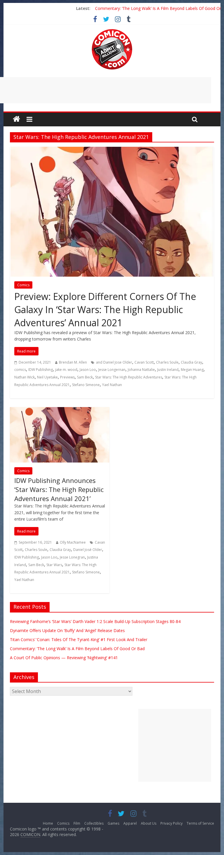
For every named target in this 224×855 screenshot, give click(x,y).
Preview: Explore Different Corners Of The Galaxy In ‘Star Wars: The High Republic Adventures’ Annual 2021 (105, 309)
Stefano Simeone (86, 384)
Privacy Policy (171, 823)
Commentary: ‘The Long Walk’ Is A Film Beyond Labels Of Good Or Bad (77, 648)
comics (20, 369)
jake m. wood (66, 369)
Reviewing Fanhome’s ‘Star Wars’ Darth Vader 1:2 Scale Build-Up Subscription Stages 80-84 (95, 621)
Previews (67, 377)
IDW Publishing (40, 369)
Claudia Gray (191, 362)
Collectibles (94, 823)
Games (113, 823)
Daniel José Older (87, 549)
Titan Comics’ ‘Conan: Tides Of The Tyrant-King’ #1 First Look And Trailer (78, 639)
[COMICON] (112, 31)
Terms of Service (200, 823)
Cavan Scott (144, 362)
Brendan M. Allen (73, 362)
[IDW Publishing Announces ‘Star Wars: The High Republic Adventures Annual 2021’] (59, 410)
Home (48, 823)
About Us (148, 823)
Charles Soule (167, 362)
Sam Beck (85, 377)
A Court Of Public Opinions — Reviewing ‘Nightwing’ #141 (64, 657)
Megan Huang (192, 369)
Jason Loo (88, 369)
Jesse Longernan (111, 369)
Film (77, 823)
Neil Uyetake (47, 377)
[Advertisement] (174, 745)
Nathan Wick (24, 377)
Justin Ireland (167, 369)
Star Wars (54, 564)
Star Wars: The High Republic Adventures (128, 377)
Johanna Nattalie (141, 369)
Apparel (130, 823)
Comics (23, 284)
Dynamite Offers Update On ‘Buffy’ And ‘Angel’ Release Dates (67, 630)
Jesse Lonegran (72, 557)
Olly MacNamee (73, 542)
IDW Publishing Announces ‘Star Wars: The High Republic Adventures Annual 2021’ (59, 489)
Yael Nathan (112, 384)
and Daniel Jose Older (114, 362)
